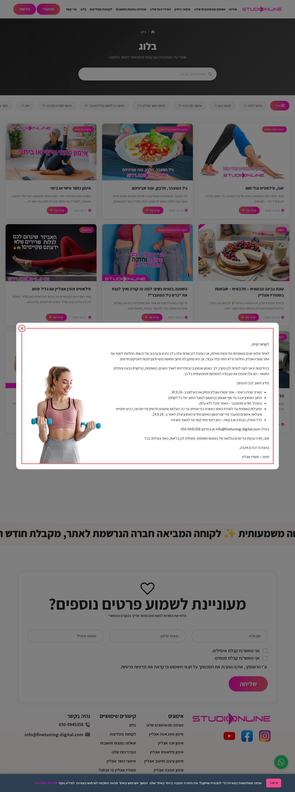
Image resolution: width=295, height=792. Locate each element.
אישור (273, 783)
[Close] (22, 328)
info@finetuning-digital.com (237, 429)
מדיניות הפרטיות (46, 783)
